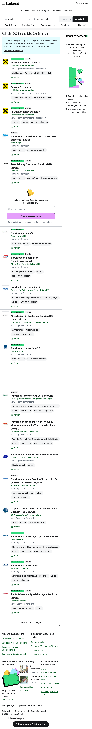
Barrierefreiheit (22, 711)
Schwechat (42, 297)
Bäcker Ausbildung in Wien (50, 678)
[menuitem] (13, 25)
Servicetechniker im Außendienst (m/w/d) (34, 454)
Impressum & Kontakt (26, 705)
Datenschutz (7, 711)
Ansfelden (16, 243)
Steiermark (17, 406)
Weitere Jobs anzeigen (30, 622)
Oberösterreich (40, 34)
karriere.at (51, 664)
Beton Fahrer (46, 687)
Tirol (30, 439)
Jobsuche (24, 11)
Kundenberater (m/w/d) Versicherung (32, 395)
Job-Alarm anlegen (32, 216)
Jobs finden (80, 19)
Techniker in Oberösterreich (14, 654)
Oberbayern (26, 297)
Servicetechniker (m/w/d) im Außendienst (34, 536)
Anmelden (83, 3)
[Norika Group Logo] (14, 718)
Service (22, 34)
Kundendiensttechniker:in (26, 287)
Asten (14, 522)
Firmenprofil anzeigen (13, 51)
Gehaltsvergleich (9, 699)
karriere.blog (27, 661)
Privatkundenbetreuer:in (25, 62)
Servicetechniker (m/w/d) (25, 348)
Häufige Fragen (8, 705)
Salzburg (16, 271)
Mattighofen (17, 330)
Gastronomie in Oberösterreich (15, 643)
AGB (40, 705)
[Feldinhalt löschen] (29, 19)
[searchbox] (31, 209)
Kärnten (40, 406)
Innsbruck (16, 297)
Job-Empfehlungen (40, 11)
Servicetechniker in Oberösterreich (10, 648)
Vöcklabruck (17, 73)
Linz (50, 297)
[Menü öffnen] (3, 3)
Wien (34, 297)
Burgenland (57, 297)
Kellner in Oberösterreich (13, 639)
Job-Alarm (56, 11)
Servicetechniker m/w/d (24, 565)
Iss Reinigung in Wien (50, 683)
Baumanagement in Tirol (49, 693)
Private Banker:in (21, 87)
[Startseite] (13, 3)
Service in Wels (37, 642)
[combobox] (17, 19)
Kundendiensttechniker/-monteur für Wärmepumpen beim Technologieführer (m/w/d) (33, 425)
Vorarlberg (17, 576)
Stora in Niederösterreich (48, 671)
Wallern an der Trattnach (23, 608)
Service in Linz (37, 650)
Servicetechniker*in (22, 233)
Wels (14, 150)
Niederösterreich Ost (42, 439)
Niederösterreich (52, 406)
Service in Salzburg (39, 654)
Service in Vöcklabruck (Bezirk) (44, 646)
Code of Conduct (38, 711)
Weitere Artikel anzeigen (26, 688)
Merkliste (68, 11)
